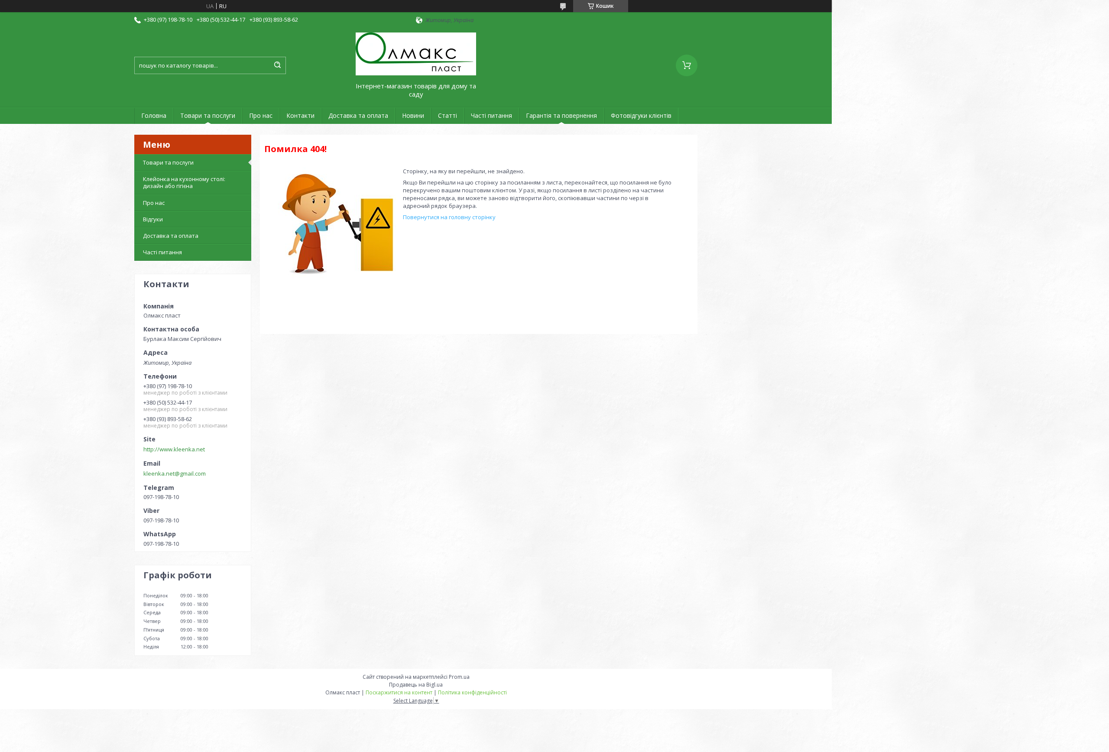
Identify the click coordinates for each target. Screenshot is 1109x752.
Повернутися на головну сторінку (449, 217)
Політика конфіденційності (472, 692)
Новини (413, 115)
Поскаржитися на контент (399, 692)
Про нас (260, 115)
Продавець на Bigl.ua (416, 684)
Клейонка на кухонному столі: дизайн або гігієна (184, 182)
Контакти (300, 115)
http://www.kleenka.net (174, 449)
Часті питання (491, 115)
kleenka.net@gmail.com (174, 473)
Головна (153, 115)
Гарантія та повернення (561, 115)
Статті (447, 115)
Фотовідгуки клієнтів (641, 115)
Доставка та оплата (358, 115)
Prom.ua (459, 677)
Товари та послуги (207, 115)
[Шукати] (277, 65)
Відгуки (153, 219)
